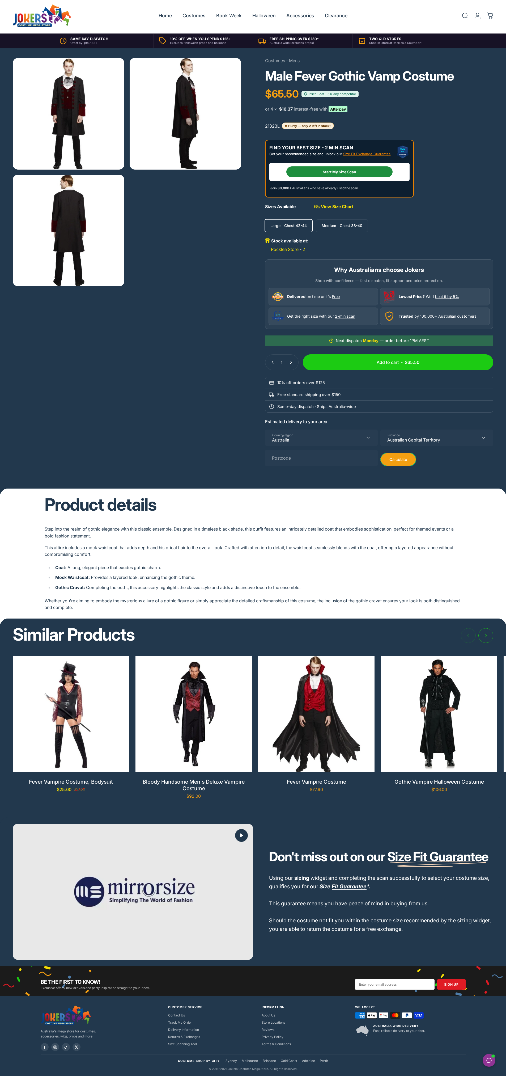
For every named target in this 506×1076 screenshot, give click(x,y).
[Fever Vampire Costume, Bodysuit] (71, 714)
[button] (241, 835)
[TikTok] (66, 1047)
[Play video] (133, 892)
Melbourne (250, 1061)
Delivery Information (183, 1030)
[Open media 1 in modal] (68, 114)
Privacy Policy (272, 1037)
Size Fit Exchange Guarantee (367, 154)
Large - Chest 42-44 (288, 225)
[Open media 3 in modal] (68, 230)
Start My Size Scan (339, 172)
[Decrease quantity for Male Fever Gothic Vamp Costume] (271, 362)
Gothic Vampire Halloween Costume (439, 782)
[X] (76, 1047)
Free (336, 296)
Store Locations (273, 1022)
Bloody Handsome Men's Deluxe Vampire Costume (194, 785)
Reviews (268, 1030)
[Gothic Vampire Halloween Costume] (439, 714)
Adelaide (308, 1061)
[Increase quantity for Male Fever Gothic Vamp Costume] (292, 362)
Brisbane (269, 1061)
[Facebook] (45, 1047)
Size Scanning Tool (182, 1044)
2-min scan (345, 316)
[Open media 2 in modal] (185, 114)
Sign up (451, 984)
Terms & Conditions (276, 1044)
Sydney (231, 1061)
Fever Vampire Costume (316, 782)
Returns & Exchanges (184, 1037)
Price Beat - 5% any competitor (332, 94)
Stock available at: (289, 240)
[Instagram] (55, 1047)
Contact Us (176, 1015)
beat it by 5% (447, 296)
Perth (324, 1061)
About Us (268, 1015)
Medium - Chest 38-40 (342, 225)
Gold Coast (289, 1061)
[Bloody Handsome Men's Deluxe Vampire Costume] (193, 714)
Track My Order (180, 1022)
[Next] (485, 635)
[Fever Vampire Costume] (316, 714)
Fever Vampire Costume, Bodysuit (71, 782)
